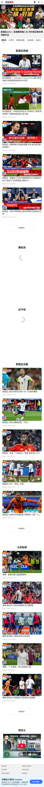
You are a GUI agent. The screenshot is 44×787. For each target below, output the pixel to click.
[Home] (9, 2)
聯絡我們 (4, 766)
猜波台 (38, 40)
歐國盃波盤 (20, 40)
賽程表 (4, 40)
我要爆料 (24, 773)
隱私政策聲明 (6, 773)
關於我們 (4, 769)
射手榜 (11, 40)
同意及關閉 (35, 782)
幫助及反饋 (25, 769)
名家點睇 (30, 40)
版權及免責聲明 (26, 766)
